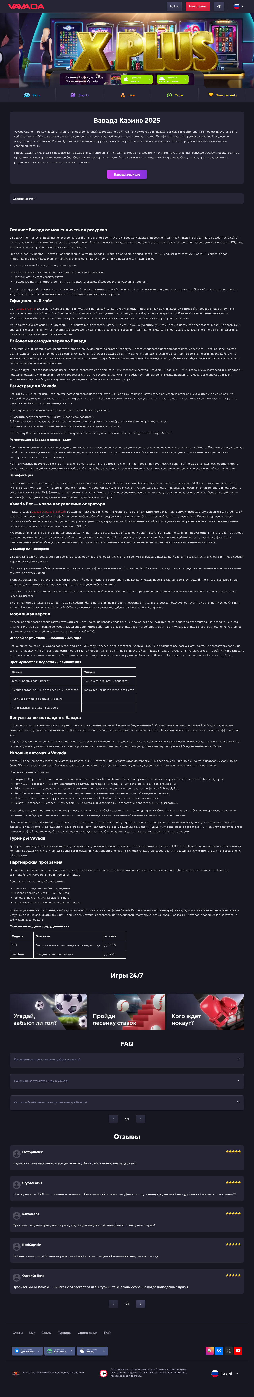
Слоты (18, 1333)
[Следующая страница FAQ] (140, 1119)
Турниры (64, 1333)
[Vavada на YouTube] (238, 1351)
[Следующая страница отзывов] (140, 1304)
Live (32, 1333)
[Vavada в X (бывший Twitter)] (229, 1351)
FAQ (107, 1333)
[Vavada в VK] (219, 1351)
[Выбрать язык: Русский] (239, 6)
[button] (249, 50)
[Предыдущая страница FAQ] (113, 1119)
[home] (26, 6)
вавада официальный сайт (49, 511)
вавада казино (26, 308)
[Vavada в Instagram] (210, 1351)
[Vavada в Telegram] (219, 6)
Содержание (88, 1333)
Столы (46, 1333)
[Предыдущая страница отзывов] (113, 1304)
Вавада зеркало (127, 174)
